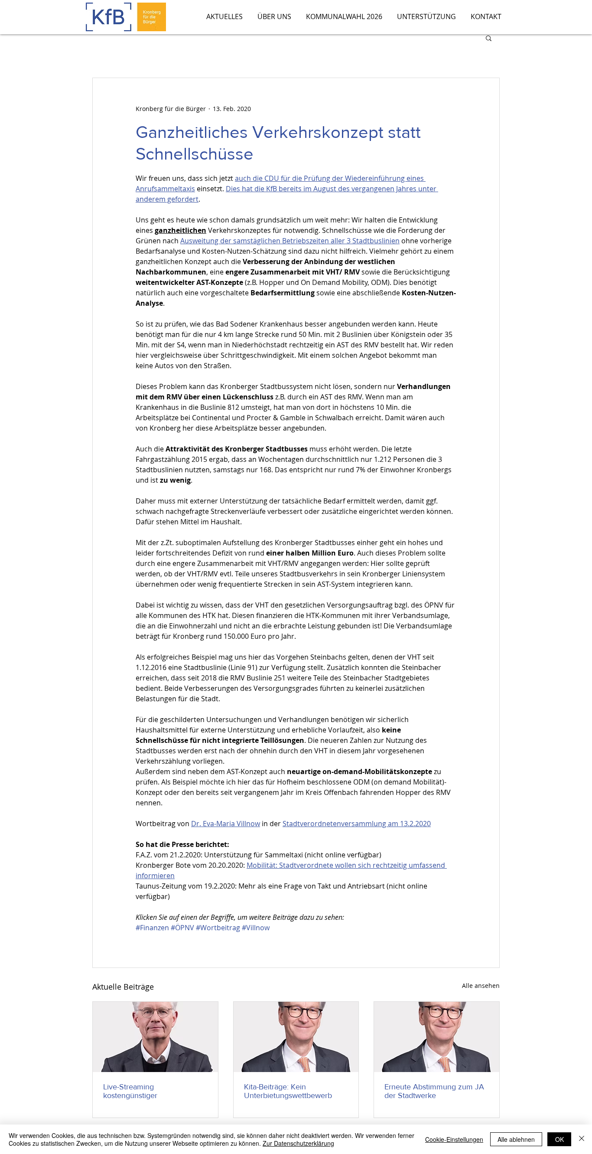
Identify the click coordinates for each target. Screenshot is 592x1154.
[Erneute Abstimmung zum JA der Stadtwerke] (436, 1037)
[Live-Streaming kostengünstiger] (155, 1037)
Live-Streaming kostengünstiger (130, 1091)
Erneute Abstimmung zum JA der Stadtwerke (434, 1091)
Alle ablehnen (516, 1139)
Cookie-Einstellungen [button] (454, 1139)
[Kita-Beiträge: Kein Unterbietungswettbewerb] (296, 1037)
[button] (489, 37)
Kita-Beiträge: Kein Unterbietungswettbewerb (288, 1091)
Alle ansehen (481, 985)
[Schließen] (581, 1139)
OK (559, 1139)
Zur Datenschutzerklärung (298, 1143)
